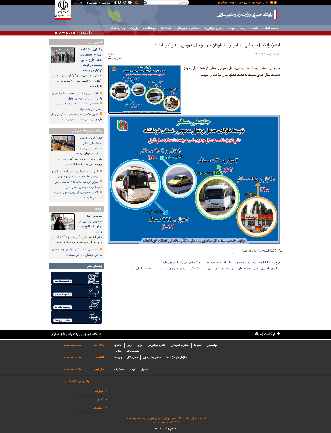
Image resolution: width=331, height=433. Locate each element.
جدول (144, 369)
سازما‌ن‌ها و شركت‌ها (176, 357)
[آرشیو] (130, 2)
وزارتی (134, 28)
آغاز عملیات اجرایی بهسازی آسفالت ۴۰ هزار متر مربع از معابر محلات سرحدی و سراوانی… (77, 174)
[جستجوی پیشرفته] (125, 2)
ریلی (242, 28)
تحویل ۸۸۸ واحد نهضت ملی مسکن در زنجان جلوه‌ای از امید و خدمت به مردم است (76, 117)
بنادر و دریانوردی (213, 28)
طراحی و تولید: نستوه (165, 428)
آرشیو (100, 399)
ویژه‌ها (98, 209)
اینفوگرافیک (196, 268)
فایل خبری (99, 369)
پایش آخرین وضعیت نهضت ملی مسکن (90, 141)
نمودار (132, 369)
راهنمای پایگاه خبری (76, 381)
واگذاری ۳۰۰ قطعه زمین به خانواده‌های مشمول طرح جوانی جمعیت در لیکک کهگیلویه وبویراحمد (91, 60)
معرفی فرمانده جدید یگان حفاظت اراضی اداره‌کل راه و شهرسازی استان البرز (78, 184)
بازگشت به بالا (265, 334)
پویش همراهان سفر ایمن (171, 268)
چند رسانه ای (117, 28)
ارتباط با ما (98, 408)
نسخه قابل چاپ (118, 59)
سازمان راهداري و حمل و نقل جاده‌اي (258, 268)
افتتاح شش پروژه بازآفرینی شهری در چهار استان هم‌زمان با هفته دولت (78, 195)
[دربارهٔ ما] (119, 2)
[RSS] (136, 2)
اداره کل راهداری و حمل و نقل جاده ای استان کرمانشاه (235, 261)
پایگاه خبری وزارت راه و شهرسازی (247, 14)
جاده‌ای (254, 28)
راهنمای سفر (94, 266)
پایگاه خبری (98, 345)
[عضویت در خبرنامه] (243, 2)
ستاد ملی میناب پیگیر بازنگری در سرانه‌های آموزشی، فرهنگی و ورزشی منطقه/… (77, 252)
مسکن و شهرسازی (187, 28)
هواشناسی (149, 28)
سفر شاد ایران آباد (142, 268)
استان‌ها (166, 28)
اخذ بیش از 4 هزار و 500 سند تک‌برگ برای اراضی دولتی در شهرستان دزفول (77, 96)
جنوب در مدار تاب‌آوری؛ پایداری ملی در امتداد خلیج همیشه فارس (89, 224)
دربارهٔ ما (99, 391)
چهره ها (118, 357)
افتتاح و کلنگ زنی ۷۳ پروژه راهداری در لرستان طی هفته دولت (79, 106)
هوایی (231, 28)
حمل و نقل (132, 357)
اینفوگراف (119, 369)
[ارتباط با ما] (113, 2)
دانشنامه (99, 357)
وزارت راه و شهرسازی (220, 268)
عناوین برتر (95, 42)
